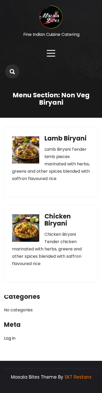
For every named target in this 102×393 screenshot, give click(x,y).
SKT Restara (78, 377)
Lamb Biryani (65, 138)
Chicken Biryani (57, 219)
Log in (9, 338)
